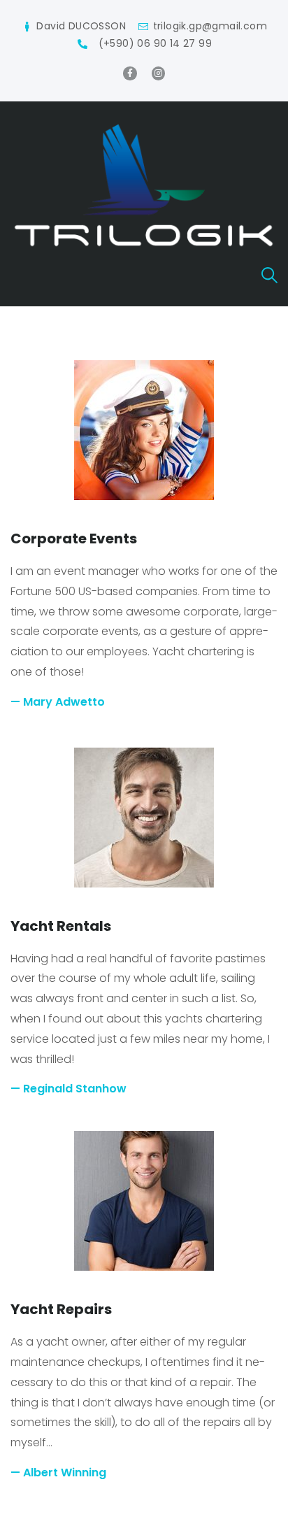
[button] (19, 276)
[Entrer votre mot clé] (269, 276)
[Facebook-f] (129, 73)
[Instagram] (158, 73)
